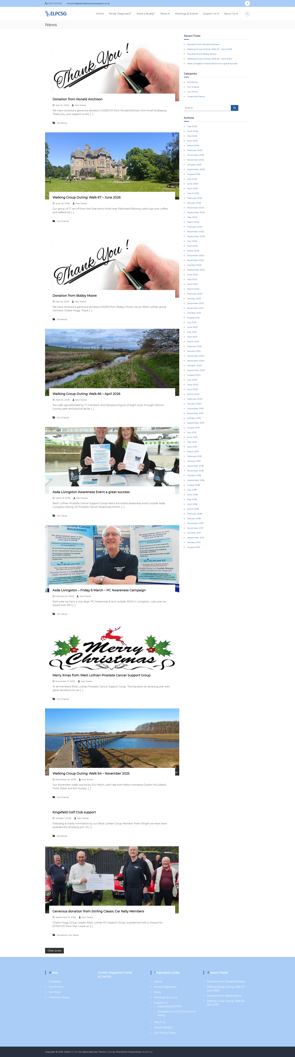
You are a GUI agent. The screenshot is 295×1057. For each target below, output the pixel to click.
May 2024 (192, 217)
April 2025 (192, 188)
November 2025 (195, 159)
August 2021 (193, 317)
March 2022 (193, 289)
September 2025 (196, 169)
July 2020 (192, 379)
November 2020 (195, 360)
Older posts (54, 950)
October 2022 (194, 265)
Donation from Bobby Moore (75, 296)
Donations (62, 123)
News (163, 13)
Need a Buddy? (146, 13)
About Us (229, 13)
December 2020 (196, 356)
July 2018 (192, 489)
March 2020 (193, 394)
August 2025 (193, 174)
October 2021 (194, 313)
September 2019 (195, 423)
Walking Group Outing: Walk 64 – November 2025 (91, 773)
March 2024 (193, 222)
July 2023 (192, 241)
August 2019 (193, 427)
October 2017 (194, 532)
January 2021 (194, 351)
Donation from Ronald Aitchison (78, 99)
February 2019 (194, 456)
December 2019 (195, 408)
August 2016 (193, 547)
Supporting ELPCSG (170, 1006)
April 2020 (192, 389)
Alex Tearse (80, 105)
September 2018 (196, 480)
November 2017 (195, 528)
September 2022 (196, 269)
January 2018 (194, 518)
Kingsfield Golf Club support (74, 812)
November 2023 (195, 231)
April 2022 (192, 284)
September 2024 (196, 212)
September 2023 (196, 236)
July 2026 (192, 126)
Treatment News (196, 96)
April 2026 (192, 140)
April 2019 (192, 446)
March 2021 (193, 341)
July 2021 (191, 322)
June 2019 (192, 437)
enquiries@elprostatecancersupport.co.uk (88, 3)
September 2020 (196, 370)
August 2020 (194, 375)
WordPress (147, 1052)
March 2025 (193, 193)
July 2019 (191, 432)
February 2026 (194, 150)
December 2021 (195, 303)
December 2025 (195, 155)
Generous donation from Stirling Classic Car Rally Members (98, 911)
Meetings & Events (186, 13)
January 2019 (194, 461)
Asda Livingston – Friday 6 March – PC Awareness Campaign (99, 590)
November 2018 (195, 470)
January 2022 (194, 298)
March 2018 (193, 509)
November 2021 (195, 308)
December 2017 (195, 523)
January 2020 (194, 403)
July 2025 (192, 179)
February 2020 (195, 399)
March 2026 (193, 145)
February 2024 (194, 226)
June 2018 (192, 494)
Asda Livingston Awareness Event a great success (91, 492)
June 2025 (192, 183)
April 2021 (192, 336)
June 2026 (192, 131)
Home (100, 13)
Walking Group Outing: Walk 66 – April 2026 (86, 394)
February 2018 (194, 513)
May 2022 (192, 279)
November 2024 (195, 207)
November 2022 (195, 260)
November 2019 (195, 413)
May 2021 (192, 332)
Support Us (209, 13)
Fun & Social (63, 221)
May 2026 (192, 136)
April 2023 (192, 246)
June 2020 (192, 384)
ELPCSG (74, 1052)
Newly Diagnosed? (120, 13)
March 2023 (193, 250)
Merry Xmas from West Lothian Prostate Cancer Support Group (102, 675)
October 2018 (194, 475)
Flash (109, 1052)
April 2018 (192, 504)
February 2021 (194, 346)
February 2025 (194, 198)
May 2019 (192, 442)
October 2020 (194, 365)
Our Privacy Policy (165, 1032)
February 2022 (194, 293)
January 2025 (194, 203)
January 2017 (194, 542)
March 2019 (193, 451)
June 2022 (192, 274)
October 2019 (194, 418)
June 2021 (192, 327)
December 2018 (195, 466)
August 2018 (193, 485)
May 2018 (192, 499)
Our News (62, 515)
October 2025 (194, 164)
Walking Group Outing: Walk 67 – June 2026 (87, 197)
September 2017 (195, 537)
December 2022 (195, 255)
